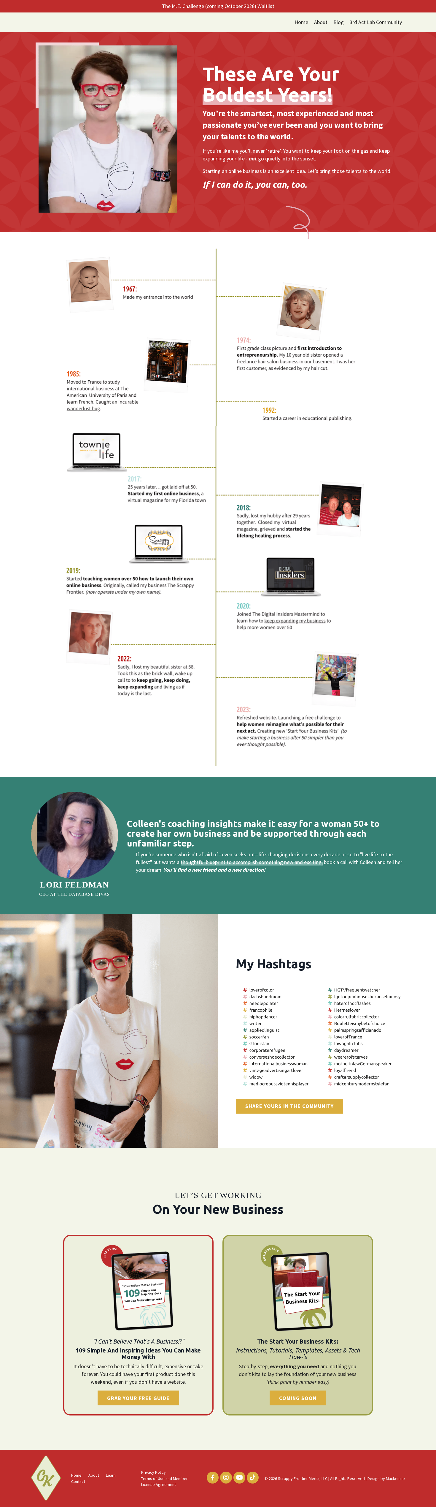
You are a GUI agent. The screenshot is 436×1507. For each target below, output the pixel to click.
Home (301, 22)
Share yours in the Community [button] (289, 1106)
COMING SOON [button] (297, 1398)
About (320, 22)
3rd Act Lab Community (376, 22)
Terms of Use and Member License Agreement (164, 1481)
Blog (338, 22)
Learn (111, 1475)
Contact (78, 1481)
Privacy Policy (153, 1472)
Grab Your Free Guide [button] (138, 1398)
